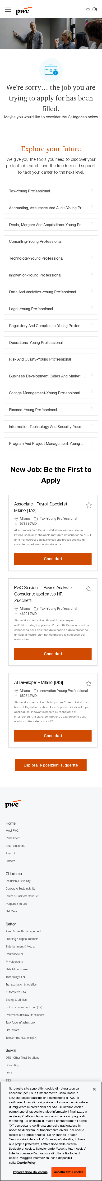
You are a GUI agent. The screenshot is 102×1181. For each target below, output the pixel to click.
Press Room (13, 838)
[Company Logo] (39, 9)
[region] (51, 1131)
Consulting (12, 1065)
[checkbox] (89, 505)
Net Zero (11, 911)
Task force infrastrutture (20, 1022)
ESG (8, 1080)
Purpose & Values (16, 903)
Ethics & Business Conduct (22, 896)
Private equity (14, 961)
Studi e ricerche (15, 846)
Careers (10, 861)
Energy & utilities (16, 999)
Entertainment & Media (20, 946)
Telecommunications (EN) (21, 1037)
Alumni (10, 853)
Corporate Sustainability (20, 888)
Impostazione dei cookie (30, 1172)
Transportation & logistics (21, 984)
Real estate (12, 1030)
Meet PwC (12, 830)
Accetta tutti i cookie (68, 1172)
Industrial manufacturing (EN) (24, 1007)
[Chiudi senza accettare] (94, 1089)
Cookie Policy (26, 1162)
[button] (51, 765)
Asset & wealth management (23, 931)
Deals (9, 1073)
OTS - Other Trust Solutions (22, 1057)
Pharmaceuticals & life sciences (25, 1015)
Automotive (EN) (16, 992)
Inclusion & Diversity (18, 881)
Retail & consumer (17, 969)
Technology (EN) (15, 977)
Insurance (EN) (14, 954)
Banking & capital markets (22, 939)
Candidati (68, 558)
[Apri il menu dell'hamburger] (8, 9)
